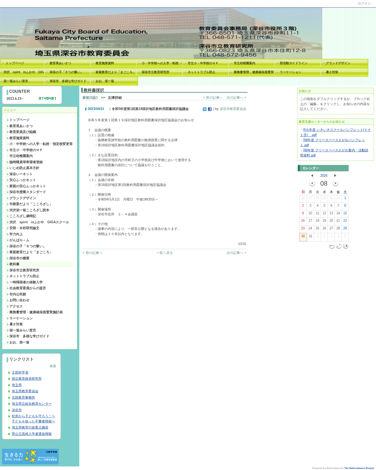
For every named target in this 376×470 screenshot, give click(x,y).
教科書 (14, 264)
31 (338, 198)
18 (317, 220)
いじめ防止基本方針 (24, 168)
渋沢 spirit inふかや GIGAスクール (39, 222)
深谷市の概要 (19, 258)
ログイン (364, 3)
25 (317, 228)
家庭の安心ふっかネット (27, 186)
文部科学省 (20, 372)
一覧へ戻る (164, 253)
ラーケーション (290, 72)
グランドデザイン (338, 63)
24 (310, 228)
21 (338, 220)
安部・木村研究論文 (24, 228)
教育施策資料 (105, 63)
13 (331, 213)
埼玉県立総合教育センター (32, 404)
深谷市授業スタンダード (27, 192)
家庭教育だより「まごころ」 (116, 72)
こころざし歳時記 (22, 216)
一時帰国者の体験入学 (26, 282)
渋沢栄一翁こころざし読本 (29, 210)
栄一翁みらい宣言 (22, 330)
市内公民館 (17, 294)
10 (310, 213)
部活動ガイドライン (293, 63)
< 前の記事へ (213, 97)
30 (331, 198)
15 (345, 213)
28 (317, 198)
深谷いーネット (21, 174)
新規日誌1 (90, 97)
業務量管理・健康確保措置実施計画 (255, 72)
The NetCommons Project (359, 468)
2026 (323, 175)
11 (317, 213)
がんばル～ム (19, 240)
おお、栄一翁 (105, 81)
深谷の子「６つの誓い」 (66, 72)
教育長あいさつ (60, 63)
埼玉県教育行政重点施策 (30, 427)
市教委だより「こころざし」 (31, 204)
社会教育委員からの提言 (27, 288)
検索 (53, 366)
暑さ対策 (332, 72)
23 (303, 228)
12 (324, 213)
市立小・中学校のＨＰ (203, 63)
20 (331, 220)
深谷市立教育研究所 (155, 72)
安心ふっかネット (22, 180)
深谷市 (17, 410)
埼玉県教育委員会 (25, 391)
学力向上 (16, 234)
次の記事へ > (236, 97)
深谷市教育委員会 (233, 109)
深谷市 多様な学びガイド (68, 81)
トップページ (15, 63)
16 (303, 220)
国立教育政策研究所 (27, 379)
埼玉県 (17, 385)
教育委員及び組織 (22, 132)
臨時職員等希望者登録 (26, 162)
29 (324, 198)
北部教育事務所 (23, 397)
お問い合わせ (19, 300)
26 (303, 198)
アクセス (16, 306)
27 (310, 198)
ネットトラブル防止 (201, 72)
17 (310, 220)
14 (338, 213)
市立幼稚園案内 (244, 63)
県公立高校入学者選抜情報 (32, 434)
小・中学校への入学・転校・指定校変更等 (163, 63)
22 (345, 220)
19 (324, 220)
